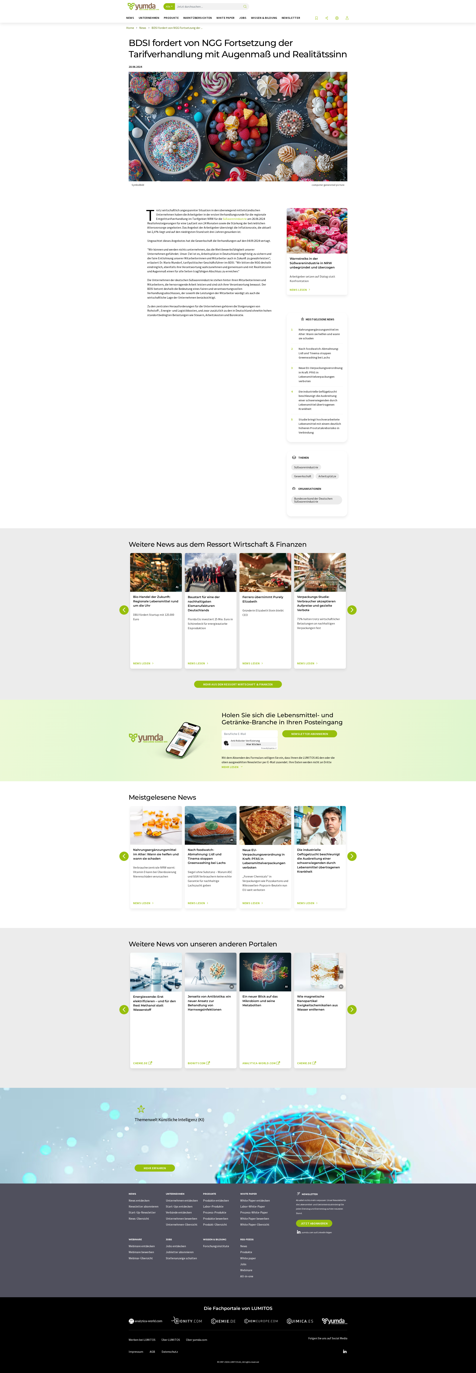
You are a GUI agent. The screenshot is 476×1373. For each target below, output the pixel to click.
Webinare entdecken (142, 1246)
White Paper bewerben (254, 1218)
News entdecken (139, 1200)
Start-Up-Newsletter (142, 1212)
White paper (248, 1258)
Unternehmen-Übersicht (181, 1224)
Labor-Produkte (213, 1206)
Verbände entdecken (179, 1212)
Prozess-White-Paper (254, 1212)
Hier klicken (253, 744)
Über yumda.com (196, 1340)
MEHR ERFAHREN (155, 1168)
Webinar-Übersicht (141, 1258)
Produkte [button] (171, 18)
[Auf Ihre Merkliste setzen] (316, 18)
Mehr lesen (230, 767)
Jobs (243, 1264)
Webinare (246, 1270)
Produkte (246, 1252)
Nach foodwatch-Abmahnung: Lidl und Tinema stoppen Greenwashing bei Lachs (319, 353)
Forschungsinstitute (216, 1246)
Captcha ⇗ (268, 748)
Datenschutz (170, 1351)
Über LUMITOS (170, 1340)
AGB (152, 1351)
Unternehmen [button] (149, 18)
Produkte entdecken (216, 1200)
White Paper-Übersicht (254, 1224)
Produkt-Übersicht (215, 1224)
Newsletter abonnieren (309, 734)
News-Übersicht (139, 1218)
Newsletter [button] (291, 18)
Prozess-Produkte (214, 1212)
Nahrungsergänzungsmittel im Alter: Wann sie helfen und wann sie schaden (319, 334)
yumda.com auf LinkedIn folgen (316, 1232)
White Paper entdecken (255, 1200)
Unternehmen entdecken (182, 1200)
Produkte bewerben (215, 1218)
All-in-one (246, 1276)
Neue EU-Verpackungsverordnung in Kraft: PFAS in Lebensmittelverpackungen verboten (320, 374)
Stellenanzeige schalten (181, 1258)
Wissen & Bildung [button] (264, 18)
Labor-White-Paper (252, 1206)
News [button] (130, 18)
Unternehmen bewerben (181, 1218)
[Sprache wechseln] (337, 18)
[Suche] (245, 7)
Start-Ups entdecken (179, 1206)
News (243, 1246)
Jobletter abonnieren (180, 1252)
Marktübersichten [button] (197, 18)
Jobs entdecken (176, 1246)
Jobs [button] (243, 18)
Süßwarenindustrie (235, 219)
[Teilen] (326, 18)
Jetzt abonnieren (314, 1223)
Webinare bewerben (141, 1252)
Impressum (136, 1351)
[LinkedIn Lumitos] (344, 1351)
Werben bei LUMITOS (142, 1340)
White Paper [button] (225, 18)
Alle (168, 6)
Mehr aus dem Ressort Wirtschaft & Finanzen (238, 684)
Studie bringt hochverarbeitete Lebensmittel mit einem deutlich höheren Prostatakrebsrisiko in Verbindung (320, 426)
